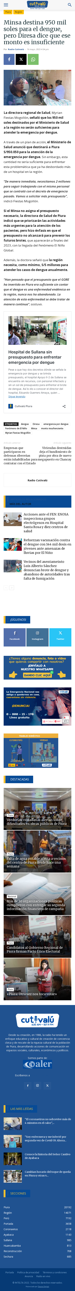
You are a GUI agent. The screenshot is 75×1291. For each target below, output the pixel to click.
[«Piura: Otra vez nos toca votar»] (37, 979)
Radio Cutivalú (16, 49)
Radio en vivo (43, 1276)
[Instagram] (37, 1085)
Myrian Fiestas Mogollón (18, 432)
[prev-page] (6, 587)
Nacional (12, 896)
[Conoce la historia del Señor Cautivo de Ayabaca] (13, 1158)
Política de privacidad (28, 1272)
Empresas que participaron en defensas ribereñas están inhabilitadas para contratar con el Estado (20, 455)
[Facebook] (9, 59)
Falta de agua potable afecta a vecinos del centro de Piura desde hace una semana (36, 862)
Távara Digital (43, 1287)
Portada (9, 1272)
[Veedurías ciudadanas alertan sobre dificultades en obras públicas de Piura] (37, 809)
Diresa (36, 424)
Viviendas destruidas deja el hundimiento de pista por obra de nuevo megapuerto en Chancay (54, 453)
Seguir (38, 629)
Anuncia (29, 1276)
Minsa (34, 428)
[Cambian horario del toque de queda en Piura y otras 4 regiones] (13, 1176)
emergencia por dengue (56, 424)
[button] (6, 5)
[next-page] (11, 587)
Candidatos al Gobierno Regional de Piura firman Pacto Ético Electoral (35, 949)
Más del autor (20, 504)
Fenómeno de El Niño (16, 428)
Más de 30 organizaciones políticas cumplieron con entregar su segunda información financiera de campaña (36, 905)
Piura (8, 12)
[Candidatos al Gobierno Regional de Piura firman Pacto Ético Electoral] (37, 937)
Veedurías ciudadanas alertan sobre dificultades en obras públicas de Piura (37, 822)
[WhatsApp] (33, 59)
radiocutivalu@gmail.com (45, 1075)
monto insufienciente (52, 428)
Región (18, 12)
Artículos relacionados (28, 499)
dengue (25, 424)
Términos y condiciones (55, 1272)
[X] (21, 59)
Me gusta (14, 629)
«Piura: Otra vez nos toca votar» (32, 994)
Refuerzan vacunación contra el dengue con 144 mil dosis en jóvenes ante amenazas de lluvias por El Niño (47, 546)
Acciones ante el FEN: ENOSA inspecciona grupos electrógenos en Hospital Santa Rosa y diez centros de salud (46, 522)
